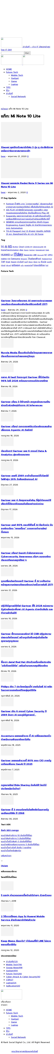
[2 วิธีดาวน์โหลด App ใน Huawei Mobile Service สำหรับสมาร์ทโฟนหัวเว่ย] (7, 910)
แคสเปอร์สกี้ (28, 265)
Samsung (15, 258)
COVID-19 (28, 246)
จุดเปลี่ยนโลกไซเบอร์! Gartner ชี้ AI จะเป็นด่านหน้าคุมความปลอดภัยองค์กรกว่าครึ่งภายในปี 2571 (27, 582)
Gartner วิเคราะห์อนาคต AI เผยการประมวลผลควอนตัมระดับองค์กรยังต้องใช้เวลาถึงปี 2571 (26, 302)
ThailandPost (34, 258)
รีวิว (7, 90)
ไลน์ (47, 265)
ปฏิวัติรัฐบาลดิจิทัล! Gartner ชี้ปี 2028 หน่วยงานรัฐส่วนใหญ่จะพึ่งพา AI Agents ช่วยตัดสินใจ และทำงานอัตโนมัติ (27, 609)
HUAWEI (5, 255)
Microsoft (40, 255)
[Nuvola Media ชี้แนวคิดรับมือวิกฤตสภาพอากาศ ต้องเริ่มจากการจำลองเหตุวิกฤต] (7, 347)
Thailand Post (47, 259)
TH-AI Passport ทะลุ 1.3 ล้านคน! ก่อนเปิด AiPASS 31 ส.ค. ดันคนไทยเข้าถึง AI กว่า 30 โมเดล (28, 233)
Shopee (24, 259)
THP (3, 261)
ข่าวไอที (9, 93)
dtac (21, 250)
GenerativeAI (40, 250)
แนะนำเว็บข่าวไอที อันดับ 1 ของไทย (16, 847)
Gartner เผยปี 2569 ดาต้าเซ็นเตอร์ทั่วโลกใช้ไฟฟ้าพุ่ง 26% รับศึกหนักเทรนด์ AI (25, 477)
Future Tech (12, 72)
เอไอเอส (16, 265)
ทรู (39, 262)
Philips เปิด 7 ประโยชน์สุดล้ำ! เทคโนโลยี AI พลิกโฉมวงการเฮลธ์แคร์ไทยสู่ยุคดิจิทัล (26, 688)
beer (3, 156)
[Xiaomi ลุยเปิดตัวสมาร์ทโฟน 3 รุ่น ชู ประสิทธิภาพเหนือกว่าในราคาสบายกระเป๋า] (21, 141)
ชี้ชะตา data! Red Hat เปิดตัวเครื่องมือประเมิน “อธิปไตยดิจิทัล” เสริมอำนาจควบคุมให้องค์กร (26, 663)
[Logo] (12, 64)
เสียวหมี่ (8, 265)
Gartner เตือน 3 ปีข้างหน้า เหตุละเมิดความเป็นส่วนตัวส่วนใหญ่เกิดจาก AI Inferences (25, 403)
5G (2, 246)
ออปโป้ (49, 262)
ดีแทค (35, 262)
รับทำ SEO (28, 1045)
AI (6, 246)
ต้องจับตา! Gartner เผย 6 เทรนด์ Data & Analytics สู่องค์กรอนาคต (24, 452)
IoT (12, 255)
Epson (26, 250)
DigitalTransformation (10, 250)
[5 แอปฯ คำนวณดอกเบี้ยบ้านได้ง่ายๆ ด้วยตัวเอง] (7, 889)
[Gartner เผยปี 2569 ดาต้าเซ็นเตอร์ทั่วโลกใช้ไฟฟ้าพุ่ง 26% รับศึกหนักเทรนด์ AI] (7, 470)
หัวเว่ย (43, 261)
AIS (10, 246)
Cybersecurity (38, 246)
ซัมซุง (31, 262)
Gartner (32, 250)
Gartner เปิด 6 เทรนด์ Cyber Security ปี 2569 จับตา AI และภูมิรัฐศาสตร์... (24, 713)
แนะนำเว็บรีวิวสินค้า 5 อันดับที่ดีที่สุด (16, 841)
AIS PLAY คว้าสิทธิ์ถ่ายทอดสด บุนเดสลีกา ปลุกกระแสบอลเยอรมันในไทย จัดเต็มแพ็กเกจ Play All (27, 211)
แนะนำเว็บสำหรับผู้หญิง (11, 850)
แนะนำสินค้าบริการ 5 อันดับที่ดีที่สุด (16, 838)
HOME (9, 69)
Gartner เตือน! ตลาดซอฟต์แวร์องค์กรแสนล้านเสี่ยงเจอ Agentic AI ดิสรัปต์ (26, 428)
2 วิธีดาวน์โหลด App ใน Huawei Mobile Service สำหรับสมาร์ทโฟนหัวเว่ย (23, 918)
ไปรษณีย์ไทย (39, 265)
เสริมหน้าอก (6, 855)
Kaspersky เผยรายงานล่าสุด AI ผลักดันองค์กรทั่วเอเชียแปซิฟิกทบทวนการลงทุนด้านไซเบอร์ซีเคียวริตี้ (28, 217)
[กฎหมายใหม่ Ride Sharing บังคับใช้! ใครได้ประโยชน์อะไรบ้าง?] (7, 779)
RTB (9, 259)
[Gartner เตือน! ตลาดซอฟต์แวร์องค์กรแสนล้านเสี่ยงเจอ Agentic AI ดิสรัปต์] (7, 420)
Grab (47, 250)
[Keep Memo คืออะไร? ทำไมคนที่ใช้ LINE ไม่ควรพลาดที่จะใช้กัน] (7, 935)
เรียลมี (3, 265)
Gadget (15, 78)
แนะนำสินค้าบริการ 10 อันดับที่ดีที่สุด (16, 835)
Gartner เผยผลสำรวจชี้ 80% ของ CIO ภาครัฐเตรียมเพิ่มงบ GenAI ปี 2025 (26, 762)
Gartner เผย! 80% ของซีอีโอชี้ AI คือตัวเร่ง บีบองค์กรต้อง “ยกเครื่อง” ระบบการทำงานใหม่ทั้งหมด (27, 528)
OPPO (50, 255)
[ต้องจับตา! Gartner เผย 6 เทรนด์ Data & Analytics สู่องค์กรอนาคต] (7, 445)
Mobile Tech (17, 75)
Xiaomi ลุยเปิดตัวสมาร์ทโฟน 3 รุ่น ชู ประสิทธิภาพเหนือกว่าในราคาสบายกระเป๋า (27, 149)
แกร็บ (22, 265)
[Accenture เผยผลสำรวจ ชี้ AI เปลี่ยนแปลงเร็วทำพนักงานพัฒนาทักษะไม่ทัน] (7, 730)
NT (45, 254)
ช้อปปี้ (26, 262)
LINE (35, 255)
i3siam (4, 865)
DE (45, 247)
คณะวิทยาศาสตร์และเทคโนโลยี (25, 1051)
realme (4, 258)
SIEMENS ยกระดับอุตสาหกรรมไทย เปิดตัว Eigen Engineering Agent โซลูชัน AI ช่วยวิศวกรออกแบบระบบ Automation (29, 225)
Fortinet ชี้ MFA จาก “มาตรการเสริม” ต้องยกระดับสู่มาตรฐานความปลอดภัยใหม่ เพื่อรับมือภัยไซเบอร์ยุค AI (29, 205)
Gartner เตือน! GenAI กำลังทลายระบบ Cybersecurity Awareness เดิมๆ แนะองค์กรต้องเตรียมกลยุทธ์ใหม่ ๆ (26, 556)
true (8, 261)
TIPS (8, 87)
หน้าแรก (4, 108)
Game (14, 81)
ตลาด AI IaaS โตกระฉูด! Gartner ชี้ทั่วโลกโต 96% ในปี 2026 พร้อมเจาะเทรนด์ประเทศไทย (25, 379)
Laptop (14, 84)
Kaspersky (28, 254)
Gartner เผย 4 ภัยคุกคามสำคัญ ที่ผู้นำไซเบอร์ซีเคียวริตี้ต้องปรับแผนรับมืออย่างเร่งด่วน (26, 502)
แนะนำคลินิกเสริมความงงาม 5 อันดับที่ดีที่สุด (20, 844)
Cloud (21, 246)
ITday (18, 254)
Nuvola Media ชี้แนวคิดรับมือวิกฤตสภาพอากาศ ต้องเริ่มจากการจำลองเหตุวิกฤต (26, 354)
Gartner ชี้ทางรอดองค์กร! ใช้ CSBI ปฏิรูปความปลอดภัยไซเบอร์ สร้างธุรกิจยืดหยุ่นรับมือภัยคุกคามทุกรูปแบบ (26, 637)
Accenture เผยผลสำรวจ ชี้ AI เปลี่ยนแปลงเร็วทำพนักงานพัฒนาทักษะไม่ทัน (26, 737)
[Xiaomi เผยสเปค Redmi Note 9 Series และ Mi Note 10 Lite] (21, 177)
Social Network (18, 96)
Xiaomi (13, 262)
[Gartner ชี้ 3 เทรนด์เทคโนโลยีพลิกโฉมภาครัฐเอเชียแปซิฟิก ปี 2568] (7, 804)
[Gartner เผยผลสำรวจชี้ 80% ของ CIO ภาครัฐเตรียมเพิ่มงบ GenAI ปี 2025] (7, 754)
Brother (15, 247)
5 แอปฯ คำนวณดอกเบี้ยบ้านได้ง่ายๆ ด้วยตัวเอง (26, 895)
